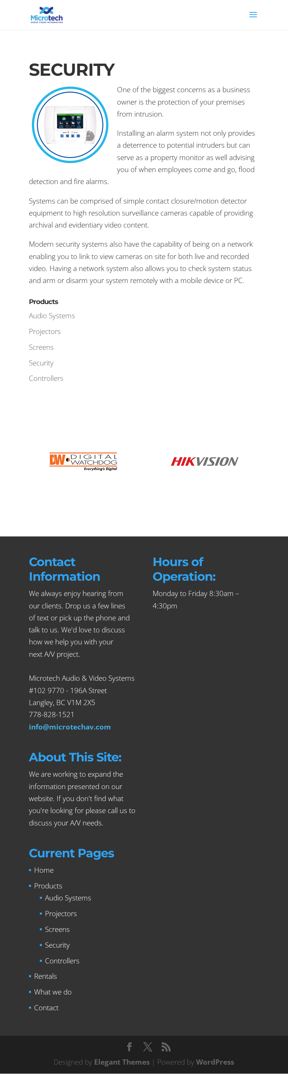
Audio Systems (52, 316)
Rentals (45, 976)
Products (48, 886)
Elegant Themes (122, 1062)
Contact (46, 1008)
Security (41, 363)
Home (44, 870)
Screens (41, 347)
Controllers (46, 378)
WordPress (215, 1062)
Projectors (45, 331)
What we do (53, 992)
